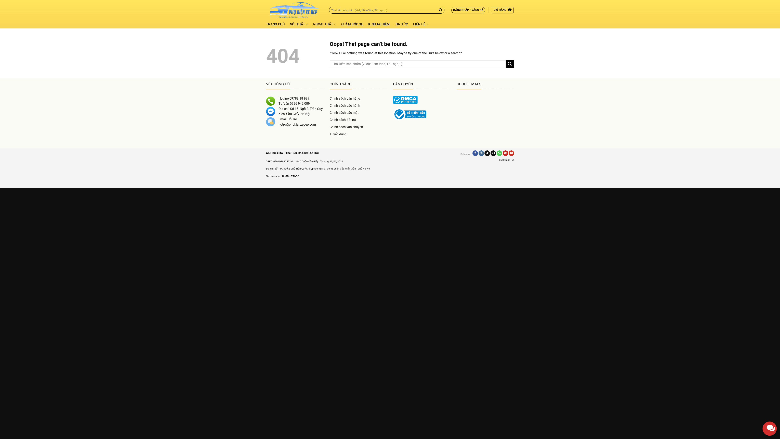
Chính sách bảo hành (345, 106)
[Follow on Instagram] (481, 153)
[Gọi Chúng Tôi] (499, 153)
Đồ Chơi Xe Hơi (506, 160)
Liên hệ (419, 24)
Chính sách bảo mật (344, 113)
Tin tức (401, 24)
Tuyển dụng (338, 134)
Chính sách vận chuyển (346, 127)
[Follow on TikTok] (487, 153)
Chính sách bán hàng (345, 98)
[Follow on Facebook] (475, 153)
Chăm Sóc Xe (352, 24)
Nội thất (297, 24)
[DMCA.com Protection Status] (405, 99)
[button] (468, 10)
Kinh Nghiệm (379, 24)
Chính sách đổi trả (343, 120)
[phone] (770, 408)
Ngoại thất (323, 24)
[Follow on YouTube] (511, 153)
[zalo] (770, 394)
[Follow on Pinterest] (505, 153)
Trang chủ (275, 24)
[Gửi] (440, 10)
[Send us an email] (493, 153)
